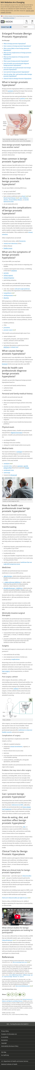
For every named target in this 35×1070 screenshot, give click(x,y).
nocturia (6, 273)
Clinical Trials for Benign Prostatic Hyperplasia (17, 78)
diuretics (6, 298)
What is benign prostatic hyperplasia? (15, 43)
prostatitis (7, 327)
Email (20, 994)
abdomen (6, 347)
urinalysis (6, 463)
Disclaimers (4, 1040)
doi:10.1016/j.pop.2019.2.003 (20, 962)
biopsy (27, 468)
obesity (6, 200)
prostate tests (8, 466)
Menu (32, 22)
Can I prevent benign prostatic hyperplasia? (16, 72)
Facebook (12, 994)
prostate (10, 91)
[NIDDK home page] (7, 21)
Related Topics (5, 27)
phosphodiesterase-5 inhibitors (13, 588)
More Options (23, 994)
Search (26, 22)
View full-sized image (31, 112)
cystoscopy (7, 472)
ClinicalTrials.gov (7, 940)
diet (24, 827)
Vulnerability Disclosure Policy (9, 1046)
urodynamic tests (9, 470)
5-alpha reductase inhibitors (12, 582)
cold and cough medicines (22, 289)
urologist (19, 452)
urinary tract (14, 347)
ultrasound (13, 475)
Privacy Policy (5, 1031)
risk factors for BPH (17, 805)
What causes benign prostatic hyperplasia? (16, 61)
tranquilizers (7, 293)
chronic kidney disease (15, 200)
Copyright (4, 1043)
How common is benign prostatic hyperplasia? (17, 46)
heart (23, 196)
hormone (4, 364)
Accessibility (4, 1037)
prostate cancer (8, 330)
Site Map (3, 1052)
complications (15, 659)
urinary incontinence (16, 746)
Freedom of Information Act (9, 1034)
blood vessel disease (10, 198)
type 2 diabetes (23, 198)
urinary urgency (8, 275)
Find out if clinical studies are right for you (14, 898)
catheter (16, 688)
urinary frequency (9, 278)
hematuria (22, 241)
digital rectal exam (16, 432)
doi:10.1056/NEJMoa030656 (23, 986)
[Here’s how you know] (17, 17)
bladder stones (8, 248)
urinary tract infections (10, 243)
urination (14, 270)
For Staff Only (5, 1055)
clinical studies (26, 876)
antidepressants (8, 295)
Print (8, 994)
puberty (22, 98)
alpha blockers (8, 576)
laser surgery (6, 671)
